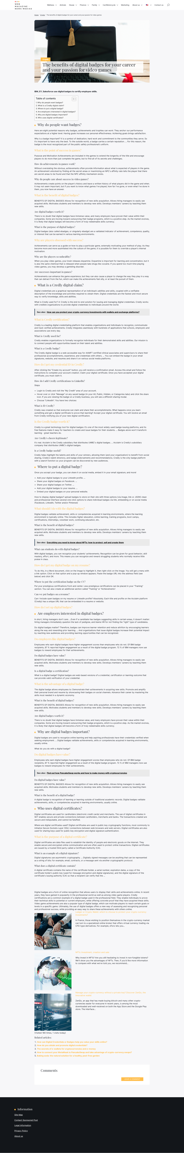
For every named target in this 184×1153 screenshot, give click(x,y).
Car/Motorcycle (109, 5)
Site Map (18, 1114)
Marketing (125, 5)
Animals (63, 5)
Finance (83, 5)
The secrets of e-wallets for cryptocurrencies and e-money (66, 1049)
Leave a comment (132, 1079)
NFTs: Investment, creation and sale (92, 952)
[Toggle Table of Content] (73, 99)
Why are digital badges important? (53, 115)
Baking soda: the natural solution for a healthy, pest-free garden (68, 1055)
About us (136, 5)
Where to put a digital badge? (50, 108)
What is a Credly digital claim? (51, 105)
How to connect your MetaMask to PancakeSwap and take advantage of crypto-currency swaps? (84, 1052)
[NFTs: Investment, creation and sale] (52, 971)
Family (94, 5)
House (71, 5)
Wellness (50, 5)
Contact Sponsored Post (26, 1120)
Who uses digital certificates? (50, 118)
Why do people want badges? (50, 102)
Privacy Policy (21, 1130)
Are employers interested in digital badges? (57, 112)
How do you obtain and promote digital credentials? (62, 1045)
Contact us (158, 5)
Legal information (22, 1125)
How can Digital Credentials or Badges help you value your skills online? (72, 1042)
